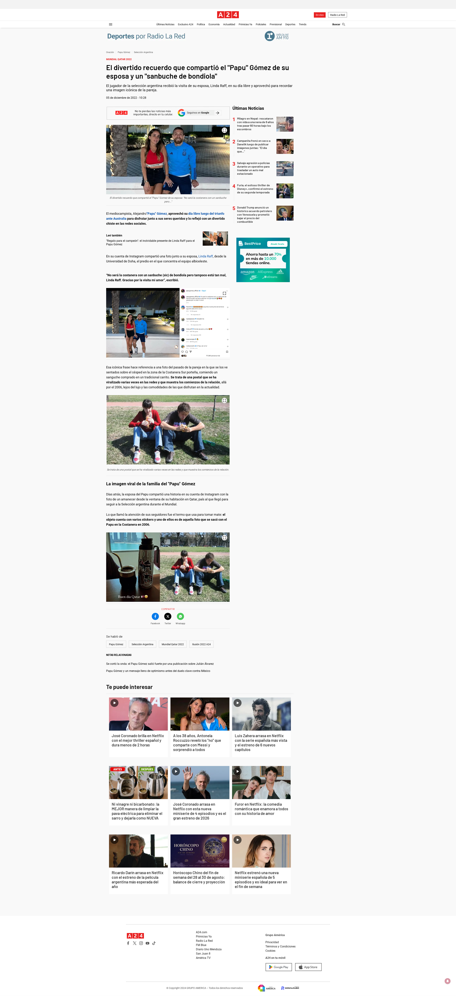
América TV (203, 958)
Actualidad (229, 24)
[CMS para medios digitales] (287, 988)
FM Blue (201, 945)
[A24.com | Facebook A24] (128, 943)
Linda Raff (205, 256)
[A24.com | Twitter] (134, 943)
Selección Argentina (143, 52)
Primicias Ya (245, 24)
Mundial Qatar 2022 (173, 644)
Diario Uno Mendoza (209, 949)
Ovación (110, 52)
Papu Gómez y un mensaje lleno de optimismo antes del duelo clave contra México (158, 671)
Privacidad (272, 942)
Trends (302, 24)
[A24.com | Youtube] (147, 943)
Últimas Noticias (165, 24)
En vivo (320, 15)
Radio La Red (337, 15)
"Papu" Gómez (156, 213)
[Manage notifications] (447, 981)
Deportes (290, 24)
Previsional (276, 24)
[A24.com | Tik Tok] (154, 943)
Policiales (261, 24)
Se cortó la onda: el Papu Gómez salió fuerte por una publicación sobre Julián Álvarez (160, 663)
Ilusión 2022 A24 (201, 644)
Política (201, 24)
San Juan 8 (203, 953)
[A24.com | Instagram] (141, 943)
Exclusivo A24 (185, 24)
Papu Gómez (124, 52)
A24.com (201, 932)
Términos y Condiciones (280, 946)
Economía (214, 24)
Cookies (270, 950)
